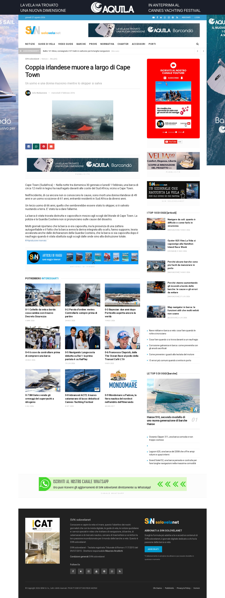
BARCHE (81, 44)
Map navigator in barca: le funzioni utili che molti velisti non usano (183, 310)
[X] (161, 17)
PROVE (93, 44)
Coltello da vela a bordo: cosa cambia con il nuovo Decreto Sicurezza (40, 313)
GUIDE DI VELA (46, 44)
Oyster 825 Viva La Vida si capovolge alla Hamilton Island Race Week (182, 243)
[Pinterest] (173, 17)
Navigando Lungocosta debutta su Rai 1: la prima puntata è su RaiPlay (80, 356)
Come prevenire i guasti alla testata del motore (171, 354)
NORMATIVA (107, 44)
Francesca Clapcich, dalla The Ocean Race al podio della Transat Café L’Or (121, 356)
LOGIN (197, 17)
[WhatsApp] (165, 17)
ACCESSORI (138, 44)
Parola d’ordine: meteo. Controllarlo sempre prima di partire (81, 313)
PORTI (152, 44)
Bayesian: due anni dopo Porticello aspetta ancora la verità (120, 313)
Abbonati (153, 549)
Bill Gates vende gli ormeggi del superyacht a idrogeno (39, 399)
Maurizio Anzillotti (114, 551)
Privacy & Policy (183, 588)
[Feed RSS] (177, 17)
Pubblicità (169, 588)
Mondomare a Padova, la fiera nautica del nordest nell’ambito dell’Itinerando (121, 399)
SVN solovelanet (32, 59)
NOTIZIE (30, 44)
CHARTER (123, 44)
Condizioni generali (79, 556)
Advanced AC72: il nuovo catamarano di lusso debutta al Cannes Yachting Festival (82, 399)
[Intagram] (169, 17)
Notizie (45, 59)
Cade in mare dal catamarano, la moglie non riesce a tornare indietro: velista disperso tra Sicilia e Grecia (88, 51)
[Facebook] (157, 17)
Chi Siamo (157, 588)
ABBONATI (186, 17)
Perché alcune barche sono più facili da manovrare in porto (183, 265)
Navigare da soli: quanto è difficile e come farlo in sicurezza (181, 222)
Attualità (53, 59)
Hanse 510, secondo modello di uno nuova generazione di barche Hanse (167, 420)
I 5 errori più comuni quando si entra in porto (170, 360)
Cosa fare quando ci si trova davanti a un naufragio (173, 339)
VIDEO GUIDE (65, 44)
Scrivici (196, 588)
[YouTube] (153, 17)
